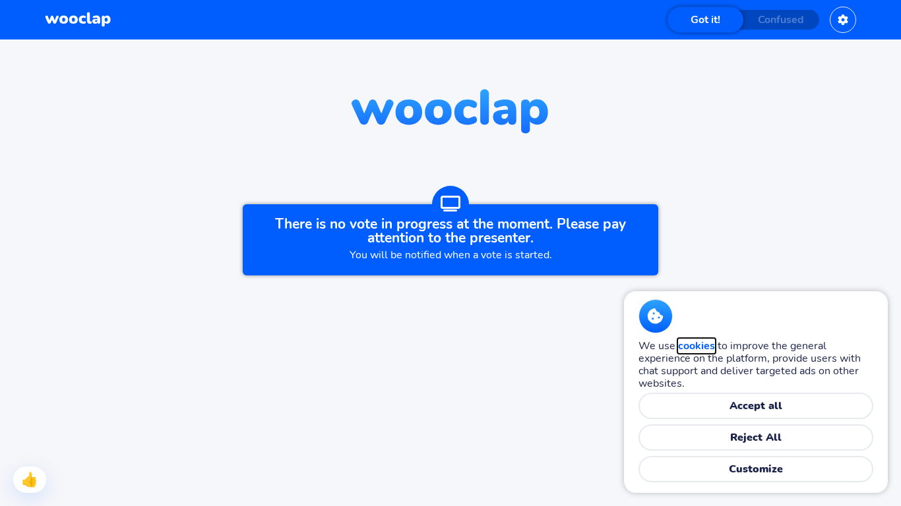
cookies (696, 346)
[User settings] (843, 20)
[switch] (743, 20)
